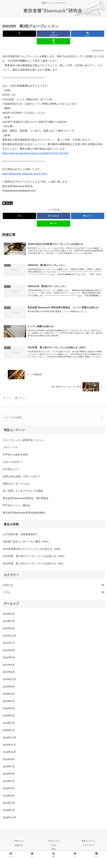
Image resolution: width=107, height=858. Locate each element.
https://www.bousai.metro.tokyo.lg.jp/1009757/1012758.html (35, 153)
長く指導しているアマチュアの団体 (23, 491)
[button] (101, 417)
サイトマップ (88, 845)
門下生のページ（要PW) (16, 505)
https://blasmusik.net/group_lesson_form (24, 173)
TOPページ (19, 841)
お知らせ (8, 203)
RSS (53, 849)
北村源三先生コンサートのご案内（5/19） (26, 541)
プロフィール (10, 447)
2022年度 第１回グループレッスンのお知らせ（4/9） (34, 563)
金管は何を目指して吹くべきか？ (21, 476)
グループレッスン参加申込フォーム (23, 440)
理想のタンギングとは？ (16, 483)
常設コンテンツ (88, 841)
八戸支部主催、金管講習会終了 (20, 534)
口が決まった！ (11, 469)
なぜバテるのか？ (13, 462)
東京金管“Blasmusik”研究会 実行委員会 (25, 498)
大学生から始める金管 (15, 454)
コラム (53, 845)
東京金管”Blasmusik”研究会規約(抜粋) (24, 512)
